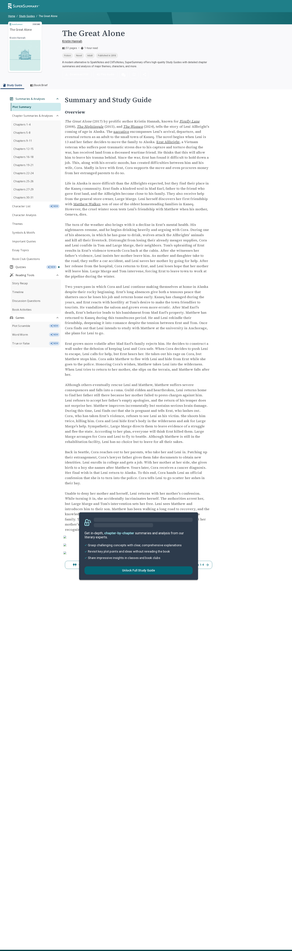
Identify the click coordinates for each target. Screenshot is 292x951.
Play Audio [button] (108, 74)
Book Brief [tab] (41, 85)
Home (11, 16)
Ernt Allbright (167, 142)
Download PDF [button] (79, 74)
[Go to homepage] (24, 6)
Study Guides (27, 16)
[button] (123, 74)
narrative (121, 131)
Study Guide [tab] (14, 85)
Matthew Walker (86, 204)
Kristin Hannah (72, 41)
